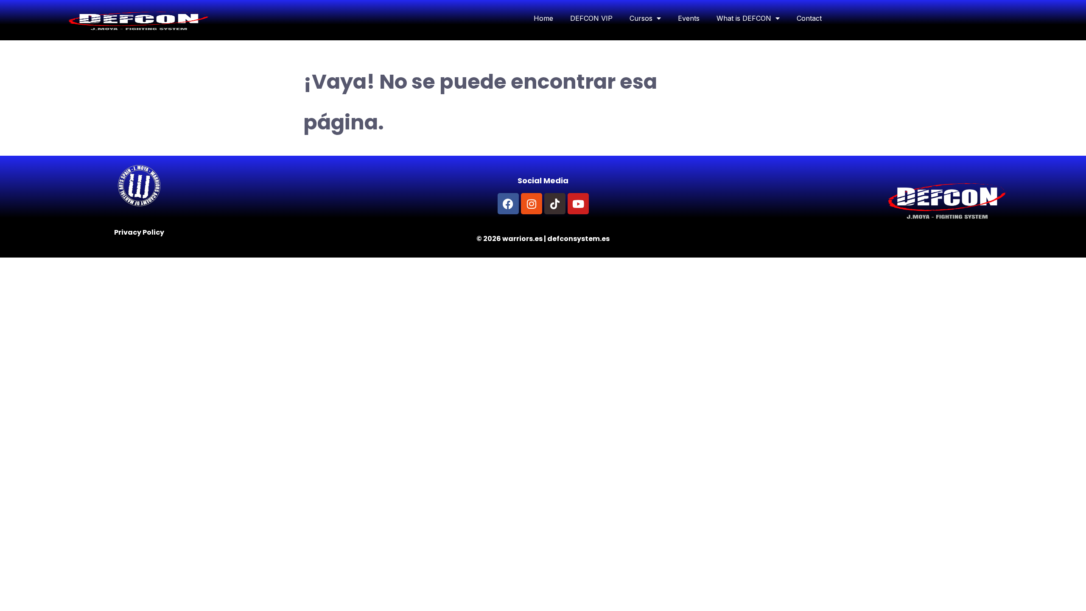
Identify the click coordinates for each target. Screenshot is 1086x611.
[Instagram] (531, 203)
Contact (809, 18)
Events (689, 18)
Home (543, 18)
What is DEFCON (744, 18)
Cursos (641, 18)
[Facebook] (508, 203)
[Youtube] (578, 203)
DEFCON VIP (591, 18)
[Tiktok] (554, 203)
